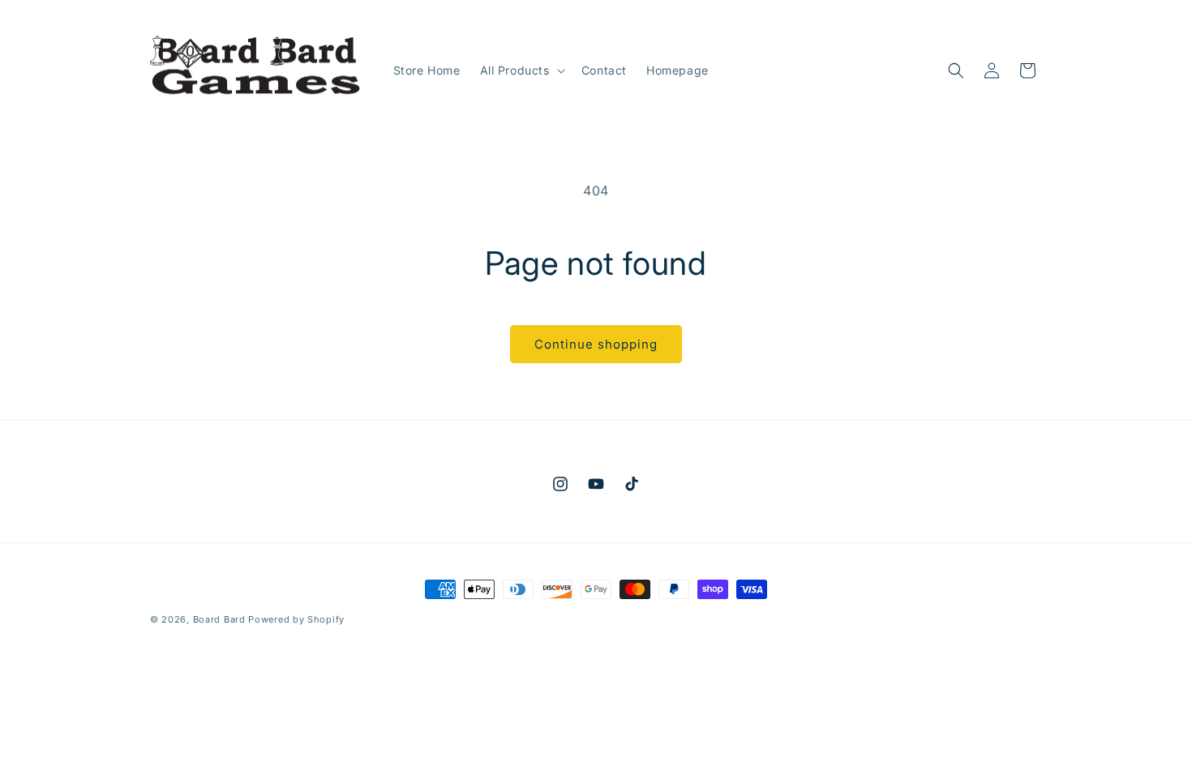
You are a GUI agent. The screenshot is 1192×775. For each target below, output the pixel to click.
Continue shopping (596, 344)
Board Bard (219, 619)
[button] (521, 71)
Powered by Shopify (296, 619)
